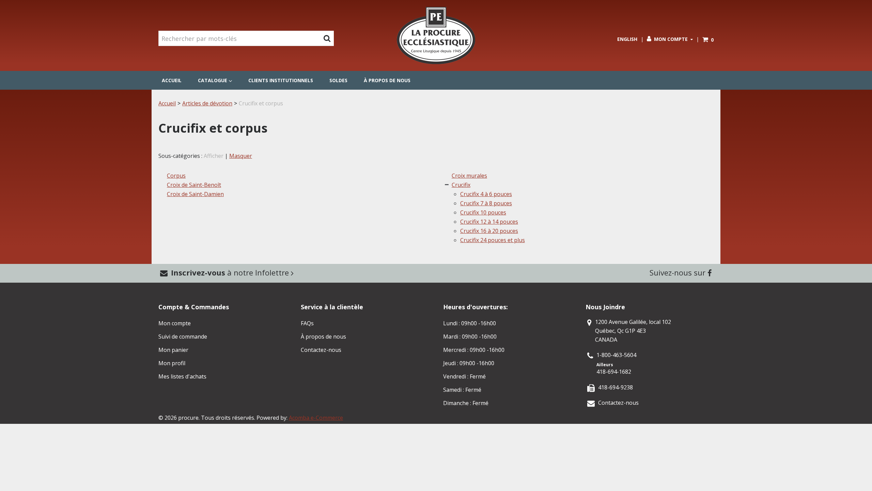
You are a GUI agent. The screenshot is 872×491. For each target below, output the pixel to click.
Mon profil (171, 363)
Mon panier (173, 350)
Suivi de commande (182, 336)
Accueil (172, 80)
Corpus (176, 175)
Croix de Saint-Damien (195, 194)
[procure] (436, 35)
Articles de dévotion (207, 103)
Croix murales (469, 175)
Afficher (213, 156)
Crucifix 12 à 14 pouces (489, 221)
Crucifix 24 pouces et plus (492, 240)
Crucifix (461, 185)
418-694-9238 (615, 387)
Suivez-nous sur (678, 272)
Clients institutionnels (280, 80)
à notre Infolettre (231, 272)
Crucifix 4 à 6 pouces (486, 194)
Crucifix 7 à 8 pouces (486, 203)
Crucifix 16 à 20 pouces (489, 231)
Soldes (338, 80)
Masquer (240, 156)
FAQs (307, 323)
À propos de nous (387, 80)
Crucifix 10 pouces (483, 212)
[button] (708, 39)
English (627, 39)
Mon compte (671, 39)
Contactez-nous (321, 350)
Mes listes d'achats (182, 376)
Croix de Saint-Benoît (194, 185)
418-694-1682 (613, 371)
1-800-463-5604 (616, 355)
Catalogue (212, 80)
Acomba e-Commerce (316, 417)
